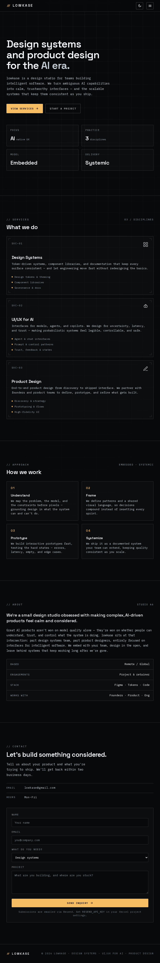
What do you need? (27, 849)
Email (16, 831)
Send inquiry (77, 903)
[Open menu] (150, 5)
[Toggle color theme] (139, 5)
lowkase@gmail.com (30, 787)
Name (15, 814)
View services (22, 108)
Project (18, 867)
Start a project (63, 108)
